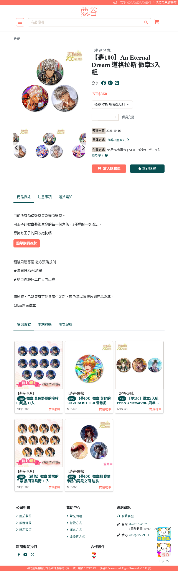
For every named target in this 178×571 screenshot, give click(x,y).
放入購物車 (111, 168)
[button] (156, 22)
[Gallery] (49, 148)
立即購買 (148, 168)
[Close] (169, 528)
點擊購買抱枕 (26, 243)
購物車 (56, 409)
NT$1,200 (22, 409)
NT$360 (122, 409)
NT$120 (72, 409)
